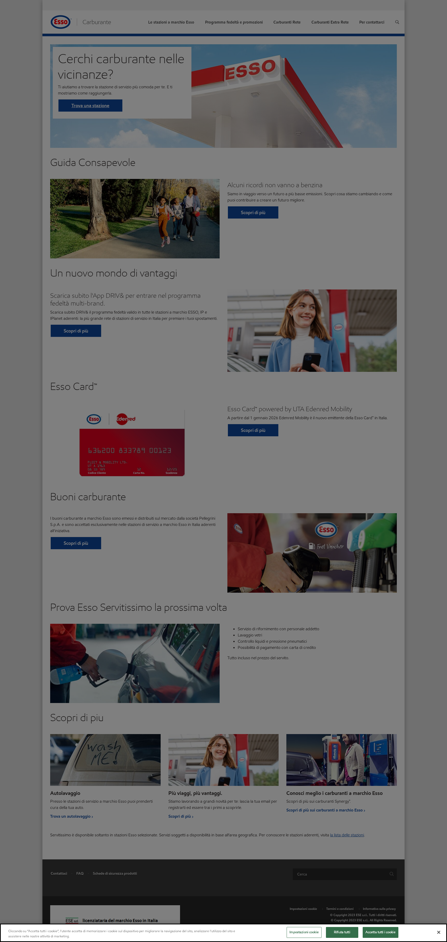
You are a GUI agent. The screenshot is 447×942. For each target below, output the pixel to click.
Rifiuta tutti (342, 932)
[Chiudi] (438, 932)
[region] (223, 933)
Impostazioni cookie (303, 932)
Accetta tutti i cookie (381, 932)
